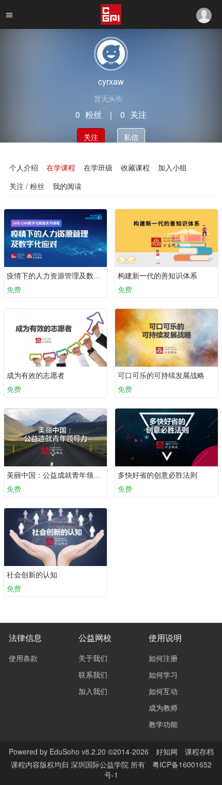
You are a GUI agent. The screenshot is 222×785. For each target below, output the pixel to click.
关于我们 (92, 658)
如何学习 (163, 674)
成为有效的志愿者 (36, 375)
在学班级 (98, 167)
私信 (131, 137)
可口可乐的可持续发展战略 (161, 375)
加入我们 (92, 691)
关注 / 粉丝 (26, 186)
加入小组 (172, 167)
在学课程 (60, 167)
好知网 (167, 751)
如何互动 (163, 691)
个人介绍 (23, 167)
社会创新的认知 (32, 574)
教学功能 (163, 724)
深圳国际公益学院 (101, 764)
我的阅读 (67, 186)
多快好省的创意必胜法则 (157, 474)
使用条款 (23, 658)
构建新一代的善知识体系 (157, 275)
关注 (91, 137)
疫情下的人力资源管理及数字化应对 (64, 275)
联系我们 (92, 674)
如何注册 (163, 658)
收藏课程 (135, 167)
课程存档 (199, 751)
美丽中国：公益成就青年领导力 (57, 474)
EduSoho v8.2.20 (78, 751)
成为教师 (163, 707)
